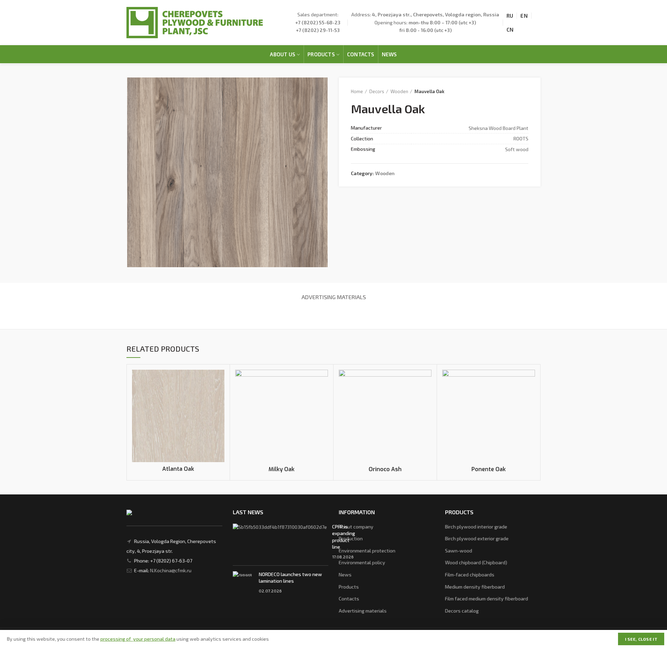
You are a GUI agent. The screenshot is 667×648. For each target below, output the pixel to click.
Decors (376, 91)
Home (357, 91)
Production (351, 538)
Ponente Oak (488, 469)
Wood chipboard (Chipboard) (476, 562)
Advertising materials (334, 297)
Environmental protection (367, 550)
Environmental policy (362, 562)
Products (349, 587)
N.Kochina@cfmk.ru (170, 570)
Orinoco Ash (385, 469)
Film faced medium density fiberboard (486, 598)
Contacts (349, 598)
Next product (524, 91)
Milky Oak (282, 469)
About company (356, 527)
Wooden (399, 91)
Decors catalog (462, 611)
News (345, 574)
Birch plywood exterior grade (477, 538)
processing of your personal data (137, 639)
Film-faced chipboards (469, 574)
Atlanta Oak (178, 469)
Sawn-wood (458, 550)
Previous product (511, 91)
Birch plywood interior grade (476, 527)
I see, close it (641, 639)
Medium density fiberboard (475, 587)
